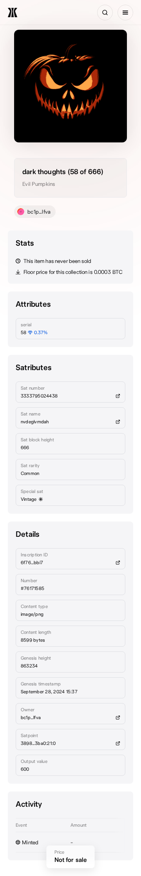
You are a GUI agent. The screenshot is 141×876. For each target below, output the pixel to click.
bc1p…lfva (39, 212)
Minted (30, 842)
